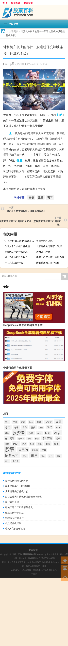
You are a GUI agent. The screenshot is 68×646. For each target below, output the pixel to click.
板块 (37, 438)
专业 (7, 422)
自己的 (23, 449)
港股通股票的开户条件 (47, 262)
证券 (44, 450)
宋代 (49, 427)
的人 (15, 443)
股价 (48, 443)
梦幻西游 (47, 438)
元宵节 (48, 421)
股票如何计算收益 (14, 512)
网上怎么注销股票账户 (16, 257)
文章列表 (13, 31)
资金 (43, 456)
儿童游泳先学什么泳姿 (16, 491)
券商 (24, 427)
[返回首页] (64, 560)
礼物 (32, 443)
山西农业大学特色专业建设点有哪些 (23, 496)
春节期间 (9, 438)
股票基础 (15, 2)
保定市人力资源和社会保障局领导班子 (26, 210)
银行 (7, 461)
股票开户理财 (43, 251)
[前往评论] (64, 568)
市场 (58, 427)
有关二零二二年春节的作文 (19, 507)
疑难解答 (32, 558)
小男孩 (34, 573)
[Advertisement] (34, 612)
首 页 (5, 2)
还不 (51, 455)
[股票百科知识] (34, 12)
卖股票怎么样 (12, 502)
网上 (40, 443)
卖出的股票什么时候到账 (18, 486)
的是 (24, 444)
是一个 (21, 438)
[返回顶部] (64, 577)
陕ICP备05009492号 (45, 558)
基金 (41, 427)
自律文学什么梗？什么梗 (17, 246)
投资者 (19, 432)
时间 (47, 433)
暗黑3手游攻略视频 (15, 528)
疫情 (7, 443)
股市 (56, 443)
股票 (10, 448)
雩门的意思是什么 (13, 262)
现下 (12, 133)
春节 (57, 433)
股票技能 (28, 2)
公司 (58, 422)
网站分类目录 (52, 554)
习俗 (23, 421)
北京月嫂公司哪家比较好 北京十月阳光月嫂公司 (51, 246)
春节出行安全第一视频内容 (50, 257)
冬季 (16, 427)
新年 (39, 433)
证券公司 (12, 455)
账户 (34, 455)
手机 (7, 433)
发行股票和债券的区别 (16, 480)
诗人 (25, 455)
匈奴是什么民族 (13, 523)
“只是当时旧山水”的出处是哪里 (19, 240)
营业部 (35, 450)
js (11, 64)
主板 (59, 115)
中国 (15, 421)
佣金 (39, 421)
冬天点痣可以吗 (44, 240)
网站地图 (23, 558)
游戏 (58, 438)
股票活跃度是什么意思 (16, 251)
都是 (58, 456)
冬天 (7, 427)
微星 (19, 160)
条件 (29, 438)
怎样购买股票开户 (14, 517)
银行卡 (15, 461)
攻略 (31, 433)
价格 (31, 422)
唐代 (33, 427)
